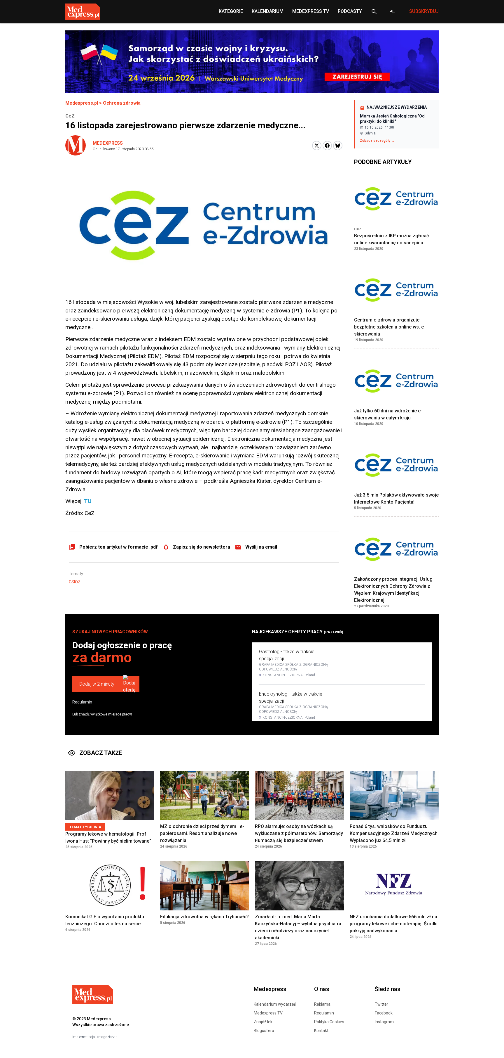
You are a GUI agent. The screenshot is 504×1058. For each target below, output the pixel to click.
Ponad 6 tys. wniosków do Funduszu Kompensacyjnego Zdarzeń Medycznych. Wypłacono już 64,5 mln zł (394, 833)
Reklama (322, 1004)
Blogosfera (264, 1030)
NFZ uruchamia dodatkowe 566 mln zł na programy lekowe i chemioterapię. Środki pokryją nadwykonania (394, 923)
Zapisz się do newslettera (201, 547)
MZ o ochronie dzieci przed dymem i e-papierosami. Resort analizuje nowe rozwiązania (202, 833)
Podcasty (350, 11)
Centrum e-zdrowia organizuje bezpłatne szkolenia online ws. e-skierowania (390, 327)
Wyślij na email (261, 547)
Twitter (381, 1004)
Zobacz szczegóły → (377, 141)
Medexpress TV (268, 1013)
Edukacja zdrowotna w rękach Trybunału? (204, 916)
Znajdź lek (263, 1021)
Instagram (384, 1021)
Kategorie (231, 11)
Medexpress (108, 143)
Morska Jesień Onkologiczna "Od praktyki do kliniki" (392, 119)
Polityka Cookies (329, 1021)
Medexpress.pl (81, 103)
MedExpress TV (310, 11)
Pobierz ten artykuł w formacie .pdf (118, 547)
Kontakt (321, 1030)
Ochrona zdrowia (122, 103)
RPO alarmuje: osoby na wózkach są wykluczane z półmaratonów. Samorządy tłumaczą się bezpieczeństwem (299, 833)
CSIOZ (74, 582)
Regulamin (82, 702)
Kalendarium (268, 11)
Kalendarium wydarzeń (275, 1004)
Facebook (384, 1013)
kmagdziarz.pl (107, 1037)
